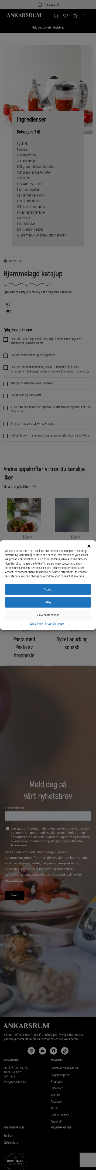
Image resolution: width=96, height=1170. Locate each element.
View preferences (48, 615)
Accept (48, 589)
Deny (48, 602)
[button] (89, 546)
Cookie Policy (36, 623)
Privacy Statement (54, 623)
